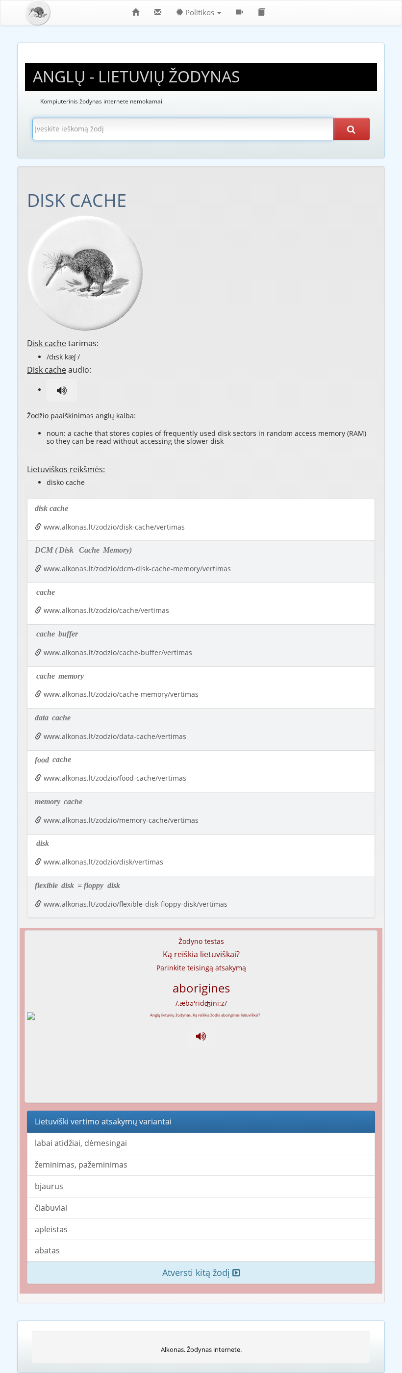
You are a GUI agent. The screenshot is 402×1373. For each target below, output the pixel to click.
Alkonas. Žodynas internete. (201, 1349)
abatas (47, 1250)
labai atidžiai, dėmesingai (81, 1143)
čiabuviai (51, 1207)
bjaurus (49, 1186)
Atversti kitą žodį (197, 1272)
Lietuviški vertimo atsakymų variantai (103, 1121)
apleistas (51, 1229)
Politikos (199, 12)
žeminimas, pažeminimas (81, 1164)
